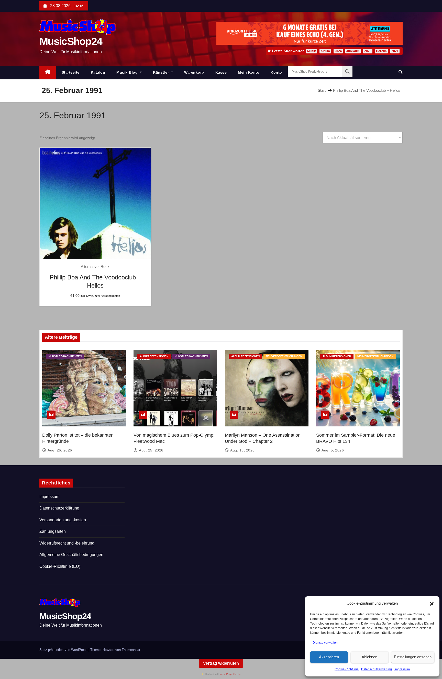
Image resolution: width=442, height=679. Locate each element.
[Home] (47, 72)
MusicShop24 (70, 41)
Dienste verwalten (325, 642)
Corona (381, 51)
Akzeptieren (329, 657)
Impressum (402, 669)
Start (322, 90)
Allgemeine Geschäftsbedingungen (71, 554)
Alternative (89, 266)
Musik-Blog (127, 72)
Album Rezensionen (154, 356)
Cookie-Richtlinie (347, 669)
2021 (395, 51)
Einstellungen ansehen (413, 657)
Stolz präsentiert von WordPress (64, 650)
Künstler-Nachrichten (65, 356)
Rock (105, 266)
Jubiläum (353, 51)
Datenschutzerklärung (376, 669)
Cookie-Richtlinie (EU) (59, 566)
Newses (108, 650)
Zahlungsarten (52, 531)
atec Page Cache (230, 674)
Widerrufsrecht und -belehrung (66, 543)
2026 (367, 51)
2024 (338, 51)
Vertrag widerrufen (221, 663)
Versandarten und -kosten (62, 520)
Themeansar (131, 650)
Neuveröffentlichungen (284, 356)
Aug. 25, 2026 (151, 450)
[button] (431, 603)
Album (325, 51)
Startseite (71, 72)
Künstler (161, 72)
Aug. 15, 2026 (242, 450)
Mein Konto (248, 72)
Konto (276, 72)
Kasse (221, 72)
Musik (311, 51)
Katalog (98, 72)
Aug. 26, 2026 (60, 450)
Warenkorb (194, 72)
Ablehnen (369, 657)
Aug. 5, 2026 (333, 450)
